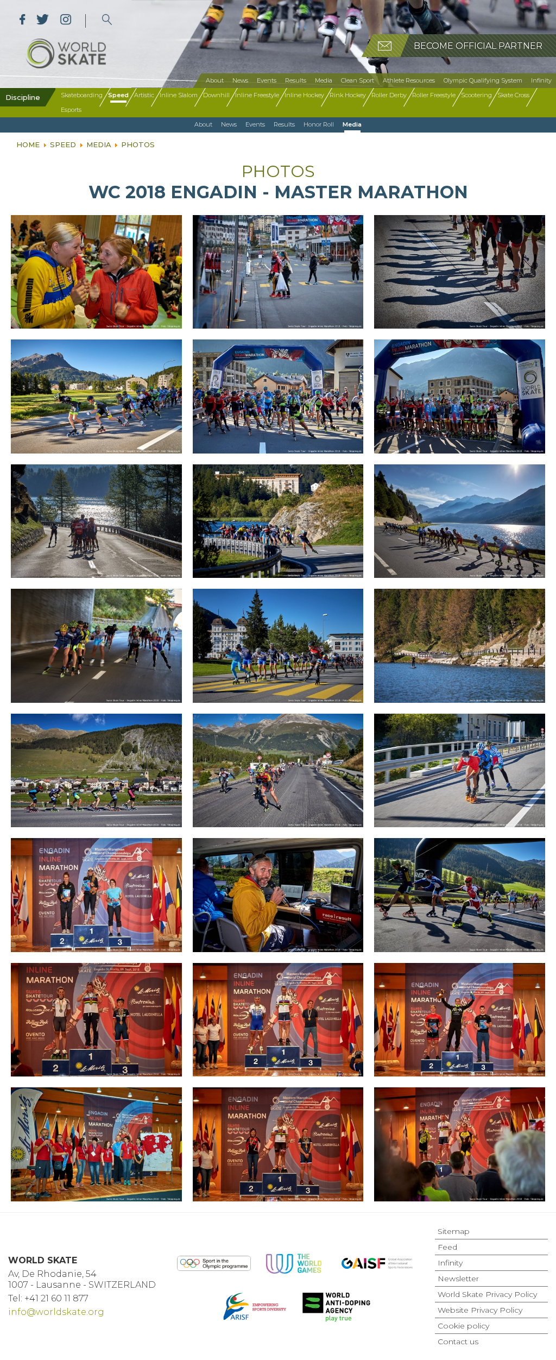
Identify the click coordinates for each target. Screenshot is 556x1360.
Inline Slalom (179, 95)
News (240, 80)
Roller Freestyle (434, 95)
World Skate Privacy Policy (487, 1294)
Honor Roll (319, 124)
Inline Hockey (304, 95)
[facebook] (22, 21)
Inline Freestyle (257, 95)
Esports (71, 110)
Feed (447, 1247)
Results (295, 80)
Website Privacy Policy (480, 1310)
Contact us (458, 1341)
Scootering (476, 95)
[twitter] (42, 21)
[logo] (107, 21)
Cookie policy (463, 1326)
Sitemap (454, 1231)
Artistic (144, 95)
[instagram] (65, 21)
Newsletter (458, 1278)
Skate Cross (513, 95)
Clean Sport (357, 80)
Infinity (541, 80)
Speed (118, 95)
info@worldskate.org (56, 1312)
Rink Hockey (348, 95)
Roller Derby (389, 95)
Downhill (216, 95)
